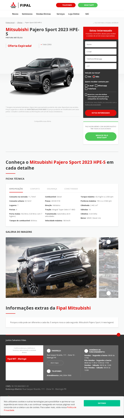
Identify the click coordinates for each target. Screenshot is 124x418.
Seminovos (27, 14)
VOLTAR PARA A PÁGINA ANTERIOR (106, 23)
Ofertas (19, 23)
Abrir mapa (54, 363)
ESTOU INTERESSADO (101, 113)
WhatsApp (89, 5)
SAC (87, 14)
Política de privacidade (93, 105)
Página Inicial (10, 23)
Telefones (67, 5)
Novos (15, 14)
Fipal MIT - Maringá (17, 358)
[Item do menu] (8, 14)
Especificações (16, 189)
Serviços (61, 14)
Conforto (35, 189)
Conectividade (71, 189)
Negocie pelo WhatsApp (102, 136)
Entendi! (102, 403)
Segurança (52, 189)
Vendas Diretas (43, 14)
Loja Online (73, 14)
